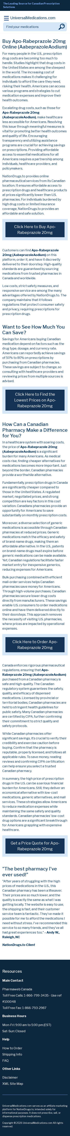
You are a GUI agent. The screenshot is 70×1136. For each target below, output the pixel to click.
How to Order (12, 1048)
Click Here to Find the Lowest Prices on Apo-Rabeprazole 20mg (35, 400)
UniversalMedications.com (32, 18)
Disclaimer (10, 1077)
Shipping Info (12, 1054)
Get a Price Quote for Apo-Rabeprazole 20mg (35, 846)
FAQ (5, 1060)
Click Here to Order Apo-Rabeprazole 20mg (35, 644)
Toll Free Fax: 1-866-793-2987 (24, 1008)
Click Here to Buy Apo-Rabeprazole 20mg (35, 229)
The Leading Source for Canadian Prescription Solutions (31, 5)
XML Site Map (12, 1084)
